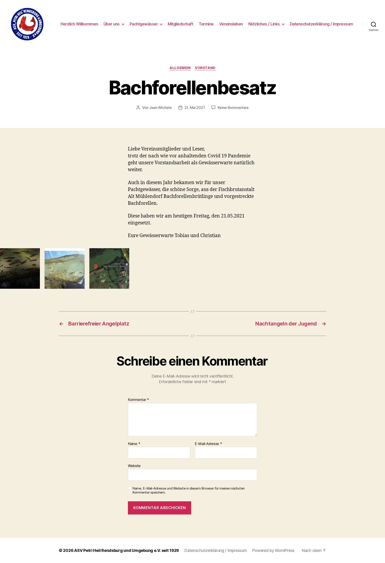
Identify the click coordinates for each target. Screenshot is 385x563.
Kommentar (138, 400)
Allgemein (180, 68)
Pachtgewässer (144, 24)
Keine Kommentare (233, 107)
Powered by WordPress (273, 550)
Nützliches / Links (264, 24)
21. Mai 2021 (194, 107)
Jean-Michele (160, 107)
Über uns (112, 24)
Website (134, 465)
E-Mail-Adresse (208, 444)
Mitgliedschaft (180, 24)
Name (134, 444)
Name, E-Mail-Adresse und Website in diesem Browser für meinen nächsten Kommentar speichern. (188, 490)
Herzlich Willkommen (79, 24)
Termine (206, 24)
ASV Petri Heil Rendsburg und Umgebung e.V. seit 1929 (126, 550)
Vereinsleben (231, 24)
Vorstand (205, 68)
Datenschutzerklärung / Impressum (321, 24)
